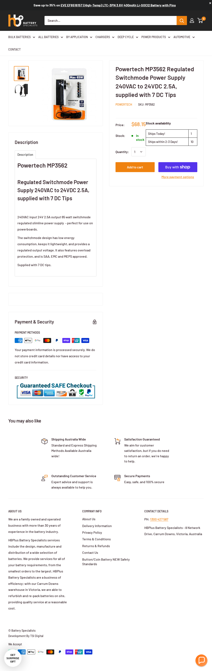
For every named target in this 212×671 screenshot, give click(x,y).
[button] (201, 660)
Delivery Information (97, 526)
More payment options (177, 177)
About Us (88, 519)
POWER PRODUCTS (153, 37)
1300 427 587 (159, 519)
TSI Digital (36, 636)
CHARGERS (102, 37)
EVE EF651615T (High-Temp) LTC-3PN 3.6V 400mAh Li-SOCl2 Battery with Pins (118, 5)
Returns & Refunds (96, 546)
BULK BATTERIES (19, 37)
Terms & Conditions (96, 539)
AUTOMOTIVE (181, 37)
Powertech (124, 104)
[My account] (192, 20)
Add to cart (135, 167)
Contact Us (90, 552)
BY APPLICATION (77, 37)
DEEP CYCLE (126, 37)
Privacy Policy (92, 532)
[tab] (25, 154)
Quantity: (122, 152)
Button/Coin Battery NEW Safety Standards (106, 561)
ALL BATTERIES (48, 37)
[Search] (182, 20)
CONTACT (14, 49)
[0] (200, 20)
